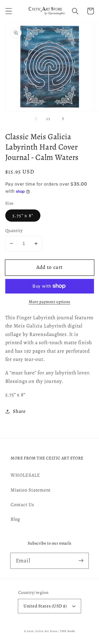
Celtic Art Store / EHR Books (55, 631)
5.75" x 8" (22, 215)
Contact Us (22, 504)
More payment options (49, 301)
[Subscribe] (80, 560)
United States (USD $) (45, 606)
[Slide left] (36, 119)
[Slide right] (63, 119)
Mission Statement (31, 490)
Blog (15, 519)
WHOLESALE (25, 475)
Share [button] (19, 411)
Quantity (14, 230)
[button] (8, 11)
